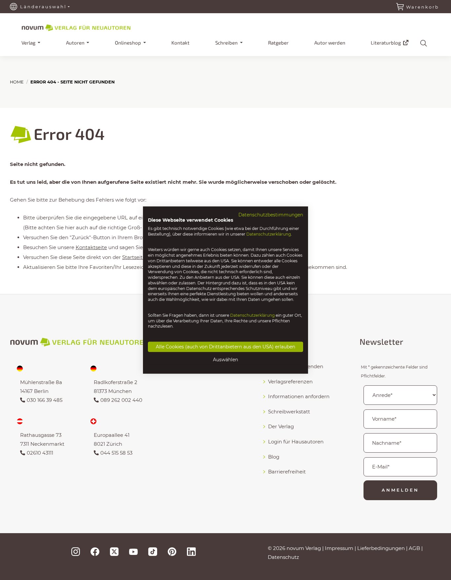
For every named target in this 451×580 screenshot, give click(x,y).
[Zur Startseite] (87, 26)
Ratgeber (278, 43)
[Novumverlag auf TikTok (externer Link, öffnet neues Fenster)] (152, 551)
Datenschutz (283, 557)
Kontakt (180, 43)
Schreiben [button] (227, 43)
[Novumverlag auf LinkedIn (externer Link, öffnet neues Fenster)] (191, 551)
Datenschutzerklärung (268, 233)
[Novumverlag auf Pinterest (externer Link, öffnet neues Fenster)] (172, 551)
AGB (414, 548)
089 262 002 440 (121, 400)
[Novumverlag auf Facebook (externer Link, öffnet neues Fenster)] (94, 551)
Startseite (134, 257)
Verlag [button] (28, 43)
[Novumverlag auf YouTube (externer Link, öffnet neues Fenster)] (133, 551)
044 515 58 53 (116, 453)
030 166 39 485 (44, 400)
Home (17, 82)
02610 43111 (40, 453)
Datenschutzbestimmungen (270, 214)
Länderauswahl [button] (43, 6)
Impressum (339, 548)
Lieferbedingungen (381, 548)
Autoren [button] (76, 43)
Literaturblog (386, 43)
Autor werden (329, 43)
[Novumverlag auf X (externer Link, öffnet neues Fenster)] (114, 551)
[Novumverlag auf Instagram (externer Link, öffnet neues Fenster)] (75, 551)
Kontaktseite (91, 247)
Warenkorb (422, 7)
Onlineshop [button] (128, 43)
